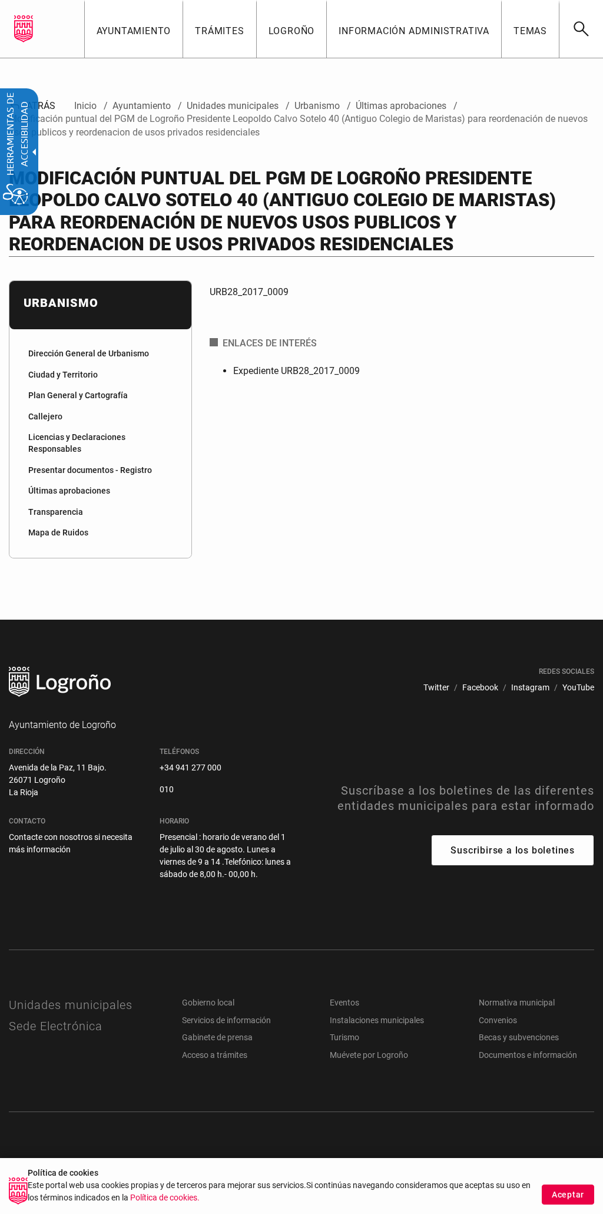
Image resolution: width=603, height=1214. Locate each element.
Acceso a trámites (214, 1055)
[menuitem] (133, 29)
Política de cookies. (165, 1198)
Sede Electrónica (55, 1026)
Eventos (344, 1002)
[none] (23, 28)
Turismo (344, 1037)
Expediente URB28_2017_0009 (296, 370)
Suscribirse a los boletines (512, 850)
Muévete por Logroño (369, 1055)
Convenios (498, 1020)
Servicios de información (226, 1020)
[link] (581, 29)
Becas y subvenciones (519, 1037)
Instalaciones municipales (377, 1020)
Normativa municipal (517, 1002)
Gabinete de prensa (217, 1037)
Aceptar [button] (568, 1194)
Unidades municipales (70, 1005)
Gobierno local (208, 1002)
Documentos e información (528, 1055)
